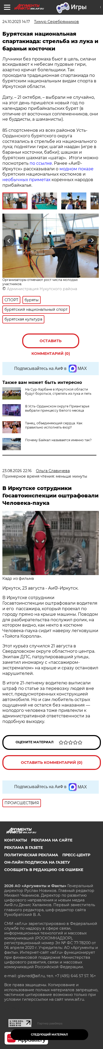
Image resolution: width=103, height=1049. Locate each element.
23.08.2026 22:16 (17, 470)
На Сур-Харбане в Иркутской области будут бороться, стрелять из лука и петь (58, 391)
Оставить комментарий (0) (50, 343)
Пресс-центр (76, 855)
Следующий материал (49, 1034)
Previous (8, 240)
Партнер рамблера (49, 1023)
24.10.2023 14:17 (16, 21)
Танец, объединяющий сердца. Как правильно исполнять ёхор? (53, 425)
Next (92, 240)
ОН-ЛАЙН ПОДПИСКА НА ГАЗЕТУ (37, 862)
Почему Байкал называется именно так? (58, 440)
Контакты (15, 840)
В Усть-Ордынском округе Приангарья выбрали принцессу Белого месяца (57, 408)
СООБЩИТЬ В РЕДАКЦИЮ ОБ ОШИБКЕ (43, 869)
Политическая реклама (31, 855)
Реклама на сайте (51, 840)
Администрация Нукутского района (42, 288)
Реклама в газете (23, 847)
